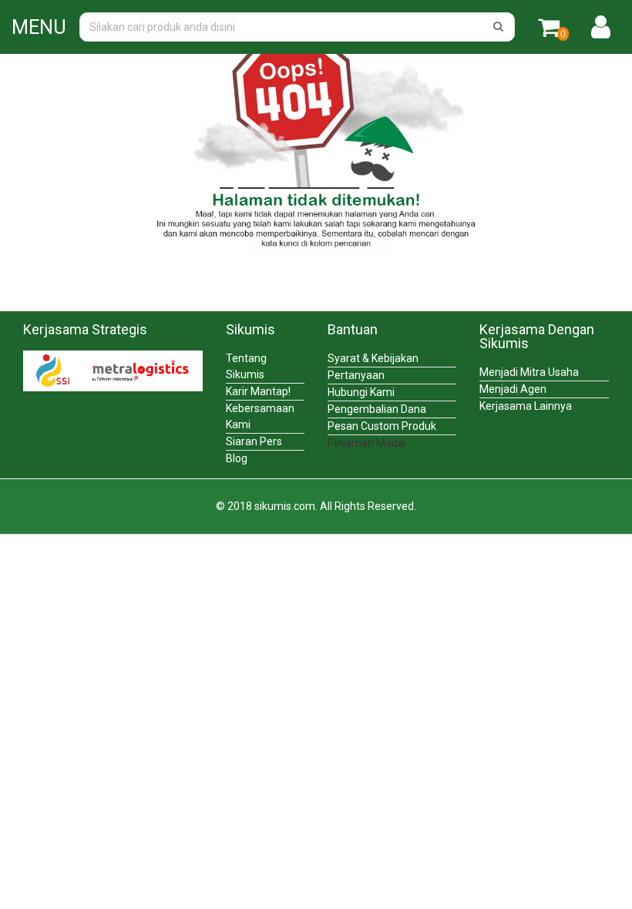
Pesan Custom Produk (382, 426)
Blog (236, 458)
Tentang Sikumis (246, 366)
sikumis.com (284, 506)
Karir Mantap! (258, 391)
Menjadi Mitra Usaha (529, 372)
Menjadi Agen (512, 389)
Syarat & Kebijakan (373, 358)
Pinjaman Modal (367, 443)
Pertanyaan (356, 375)
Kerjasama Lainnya (525, 406)
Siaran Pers (254, 441)
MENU (39, 27)
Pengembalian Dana (377, 409)
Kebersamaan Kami (260, 416)
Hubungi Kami (361, 392)
